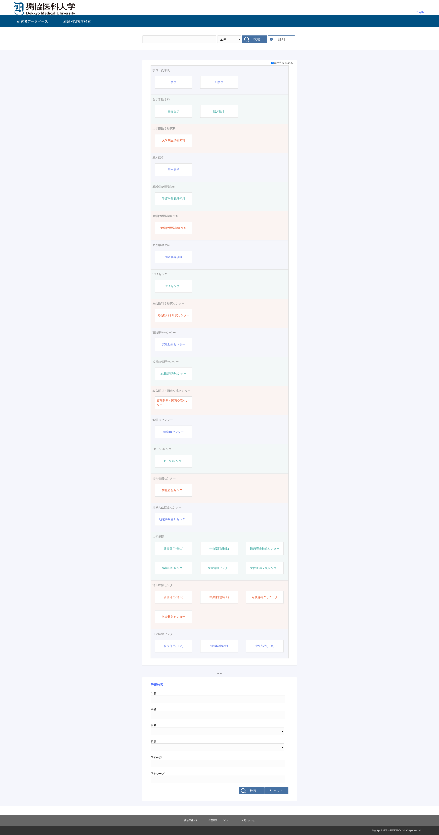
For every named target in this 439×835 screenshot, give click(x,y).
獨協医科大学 (191, 820)
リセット (276, 791)
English (421, 12)
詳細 (281, 39)
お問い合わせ (248, 820)
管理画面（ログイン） (219, 820)
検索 (256, 39)
